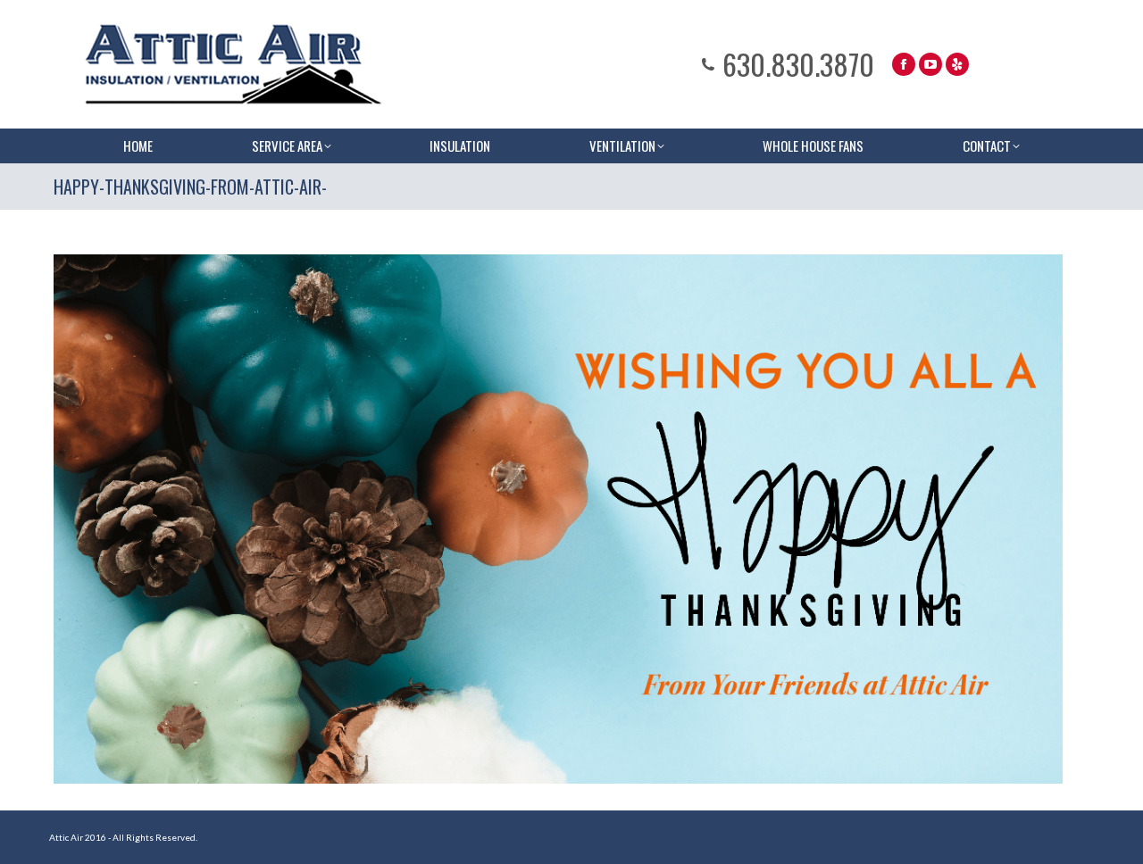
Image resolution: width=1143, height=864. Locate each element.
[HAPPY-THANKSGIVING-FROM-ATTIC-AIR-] (558, 519)
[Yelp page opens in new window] (957, 64)
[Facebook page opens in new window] (903, 64)
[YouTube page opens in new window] (930, 64)
